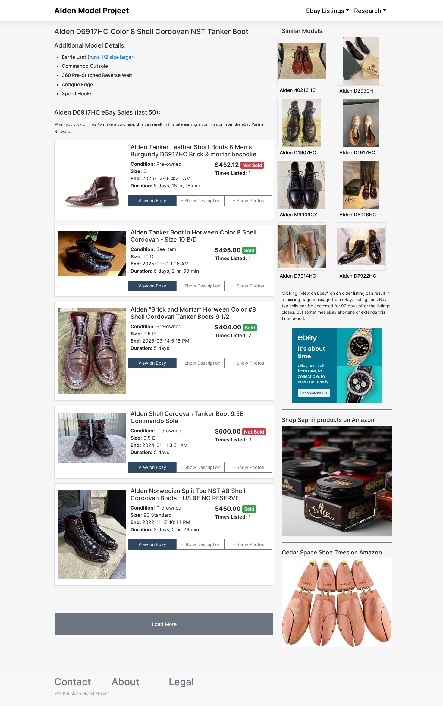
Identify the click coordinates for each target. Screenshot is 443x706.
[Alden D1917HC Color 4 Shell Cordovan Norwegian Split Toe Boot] (361, 122)
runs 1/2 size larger (111, 57)
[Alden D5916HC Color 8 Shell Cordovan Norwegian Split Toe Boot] (360, 184)
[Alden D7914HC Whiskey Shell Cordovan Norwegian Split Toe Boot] (302, 246)
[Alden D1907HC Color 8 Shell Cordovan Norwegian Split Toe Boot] (301, 122)
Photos (257, 200)
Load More (164, 624)
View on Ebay (152, 200)
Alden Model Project (91, 10)
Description (208, 200)
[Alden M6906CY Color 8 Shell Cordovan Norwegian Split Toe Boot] (301, 184)
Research (367, 10)
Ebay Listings (325, 10)
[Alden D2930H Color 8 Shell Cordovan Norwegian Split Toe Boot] (361, 60)
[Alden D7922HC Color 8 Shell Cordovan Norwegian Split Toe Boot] (361, 246)
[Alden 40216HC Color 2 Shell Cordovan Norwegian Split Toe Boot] (302, 60)
